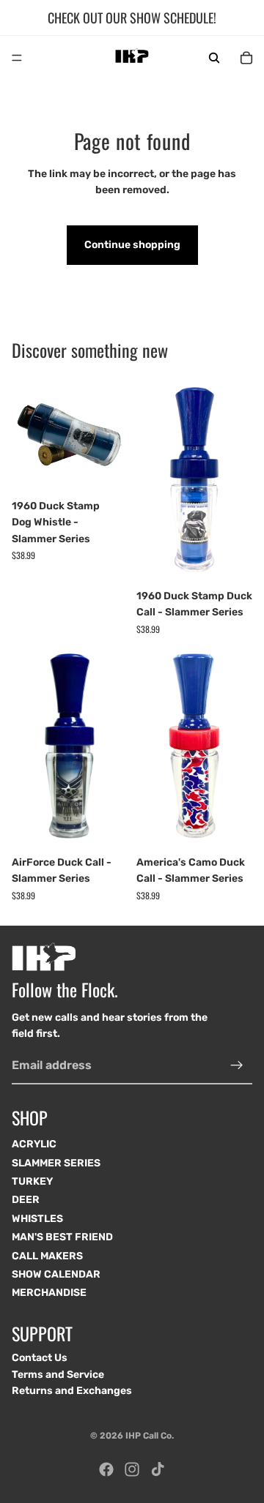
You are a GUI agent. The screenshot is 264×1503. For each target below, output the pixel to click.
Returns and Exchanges (72, 1390)
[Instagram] (132, 1469)
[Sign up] (236, 1064)
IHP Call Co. (149, 1436)
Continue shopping (132, 245)
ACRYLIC (34, 1144)
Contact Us (39, 1358)
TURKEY (32, 1181)
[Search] (214, 58)
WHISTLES (37, 1218)
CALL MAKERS (47, 1256)
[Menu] (17, 58)
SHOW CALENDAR (56, 1274)
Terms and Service (58, 1374)
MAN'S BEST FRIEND (62, 1237)
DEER (26, 1199)
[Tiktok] (157, 1469)
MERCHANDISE (49, 1292)
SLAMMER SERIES (56, 1163)
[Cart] (246, 58)
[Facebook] (106, 1469)
